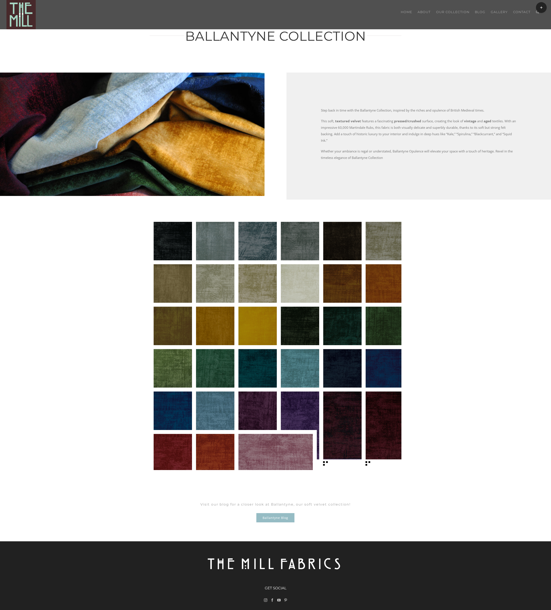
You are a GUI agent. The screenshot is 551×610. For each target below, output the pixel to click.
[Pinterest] (285, 600)
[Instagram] (265, 600)
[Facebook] (272, 600)
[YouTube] (279, 600)
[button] (537, 12)
